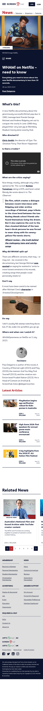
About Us (5, 627)
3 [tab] (19, 549)
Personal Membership (10, 570)
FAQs (4, 619)
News (26, 567)
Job (3, 596)
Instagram (17, 653)
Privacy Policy (6, 650)
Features (38, 13)
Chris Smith (8, 140)
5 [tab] (27, 549)
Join (31, 4)
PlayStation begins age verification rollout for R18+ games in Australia (28, 404)
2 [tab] (15, 549)
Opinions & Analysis (31, 570)
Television (18, 13)
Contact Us (6, 623)
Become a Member (9, 567)
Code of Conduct (29, 650)
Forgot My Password (31, 596)
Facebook (3, 653)
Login (39, 4)
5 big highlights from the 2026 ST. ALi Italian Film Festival (29, 453)
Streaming (28, 13)
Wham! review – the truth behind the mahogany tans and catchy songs (21, 243)
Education (6, 603)
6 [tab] (31, 549)
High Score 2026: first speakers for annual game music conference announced (29, 429)
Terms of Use (17, 650)
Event (4, 600)
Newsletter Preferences (32, 600)
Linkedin (13, 653)
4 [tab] (23, 549)
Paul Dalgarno (8, 91)
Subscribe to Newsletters (28, 579)
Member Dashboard (31, 603)
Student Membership (9, 574)
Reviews (27, 574)
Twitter (8, 654)
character (26, 289)
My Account (28, 592)
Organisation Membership (7, 579)
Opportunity (6, 607)
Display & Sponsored (9, 592)
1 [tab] (11, 549)
